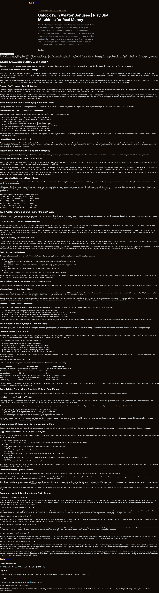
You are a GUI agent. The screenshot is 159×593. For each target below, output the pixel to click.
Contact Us (85, 574)
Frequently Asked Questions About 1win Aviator (140, 58)
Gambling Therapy (10, 567)
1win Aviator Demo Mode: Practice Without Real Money (67, 58)
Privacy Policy (12, 574)
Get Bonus (41, 50)
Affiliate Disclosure (48, 574)
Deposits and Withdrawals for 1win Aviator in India (105, 58)
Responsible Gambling (26, 567)
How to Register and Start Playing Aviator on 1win (50, 56)
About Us (3, 574)
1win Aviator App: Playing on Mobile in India (31, 58)
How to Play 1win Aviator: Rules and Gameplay (85, 56)
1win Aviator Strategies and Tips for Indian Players (120, 56)
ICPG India (40, 567)
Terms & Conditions (34, 574)
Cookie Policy (22, 574)
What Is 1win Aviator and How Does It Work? (16, 56)
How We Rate (60, 574)
